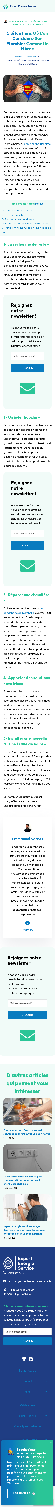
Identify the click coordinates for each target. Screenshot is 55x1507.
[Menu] (50, 6)
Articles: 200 (27, 930)
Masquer (39, 203)
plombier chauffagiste (37, 144)
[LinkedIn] (24, 1359)
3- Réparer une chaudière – (18, 219)
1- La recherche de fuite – (17, 210)
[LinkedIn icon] (27, 923)
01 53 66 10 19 (15, 1272)
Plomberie (38, 25)
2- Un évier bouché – (14, 214)
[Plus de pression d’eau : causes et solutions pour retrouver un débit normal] (27, 1111)
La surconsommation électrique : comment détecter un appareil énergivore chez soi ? (22, 1180)
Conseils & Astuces (22, 25)
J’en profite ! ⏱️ (23, 1493)
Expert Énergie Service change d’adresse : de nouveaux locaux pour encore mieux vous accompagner (24, 1230)
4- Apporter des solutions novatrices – (25, 223)
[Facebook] (31, 1359)
